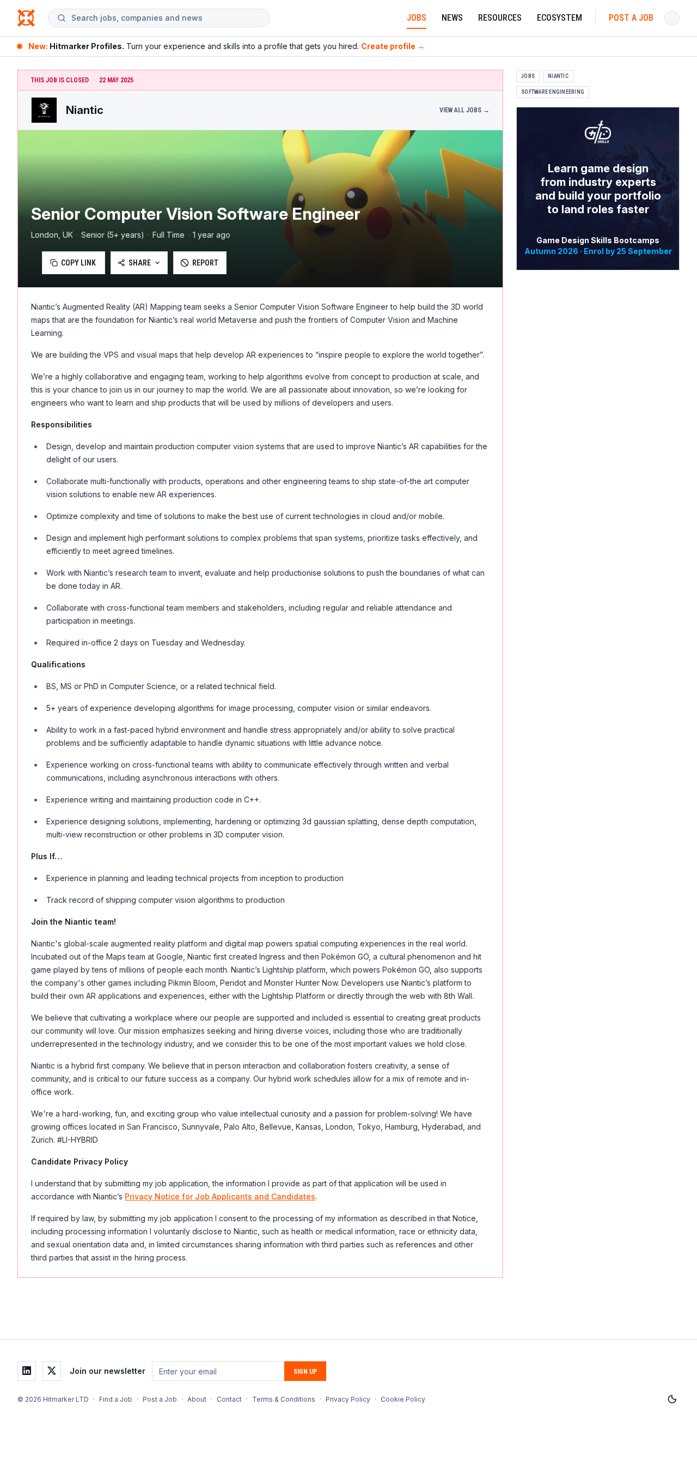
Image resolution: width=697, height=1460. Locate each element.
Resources (500, 18)
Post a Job (631, 18)
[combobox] (166, 18)
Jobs (416, 18)
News (452, 18)
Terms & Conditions (283, 1399)
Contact (229, 1399)
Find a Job (115, 1399)
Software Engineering (552, 92)
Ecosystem (559, 18)
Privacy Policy (348, 1399)
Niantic (558, 76)
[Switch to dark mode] (672, 1399)
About (196, 1399)
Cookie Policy (403, 1399)
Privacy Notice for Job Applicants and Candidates (220, 1196)
